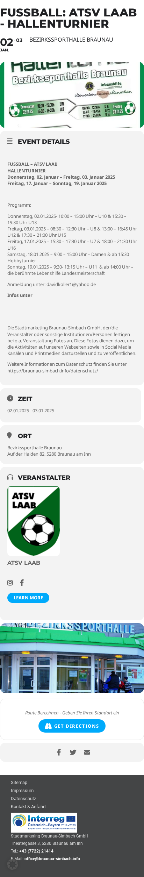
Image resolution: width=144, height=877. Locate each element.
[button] (12, 864)
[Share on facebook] (59, 752)
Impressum (22, 791)
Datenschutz (23, 799)
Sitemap (19, 782)
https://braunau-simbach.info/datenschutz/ (52, 371)
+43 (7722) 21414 (36, 851)
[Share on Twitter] (73, 752)
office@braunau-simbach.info (52, 858)
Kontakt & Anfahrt (28, 807)
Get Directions (76, 726)
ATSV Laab (23, 562)
